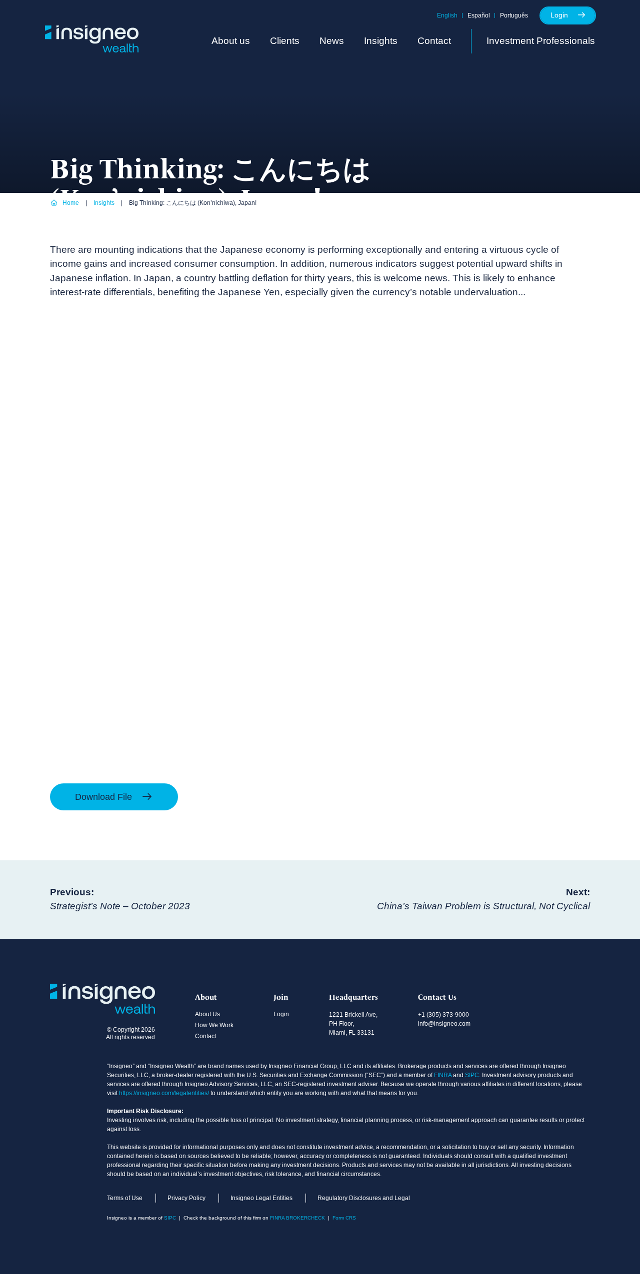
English (447, 15)
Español (479, 15)
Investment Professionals (540, 40)
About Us (207, 1014)
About (206, 997)
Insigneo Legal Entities (261, 1198)
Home (70, 202)
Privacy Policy (187, 1198)
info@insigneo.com (444, 1023)
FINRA (443, 1075)
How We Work (214, 1025)
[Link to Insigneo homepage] (91, 49)
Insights (381, 40)
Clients (285, 40)
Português (514, 15)
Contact (434, 40)
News (332, 40)
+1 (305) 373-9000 (443, 1014)
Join (281, 997)
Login (559, 15)
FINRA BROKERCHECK (297, 1218)
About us (231, 40)
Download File (104, 797)
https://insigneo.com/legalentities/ (164, 1093)
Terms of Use (124, 1198)
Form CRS (344, 1218)
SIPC (472, 1075)
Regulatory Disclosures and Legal (364, 1198)
